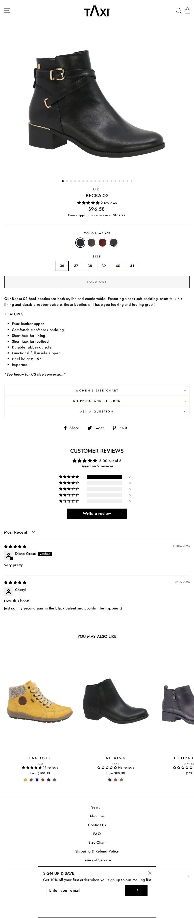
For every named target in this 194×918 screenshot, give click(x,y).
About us (97, 816)
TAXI (97, 189)
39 (104, 265)
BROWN (91, 242)
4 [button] (75, 181)
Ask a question (97, 411)
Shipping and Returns (96, 401)
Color (97, 233)
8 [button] (91, 181)
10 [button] (100, 181)
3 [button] (71, 181)
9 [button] (95, 181)
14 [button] (116, 181)
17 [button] (128, 181)
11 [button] (104, 181)
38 (90, 265)
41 (132, 265)
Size (97, 256)
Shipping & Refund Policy (97, 851)
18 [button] (132, 181)
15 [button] (120, 181)
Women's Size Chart (97, 390)
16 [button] (124, 181)
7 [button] (87, 181)
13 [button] (112, 181)
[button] (89, 202)
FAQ (97, 833)
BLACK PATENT (113, 242)
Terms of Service (97, 860)
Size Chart (97, 842)
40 (118, 265)
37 (76, 265)
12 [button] (108, 181)
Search (97, 807)
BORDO (102, 242)
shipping (82, 215)
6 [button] (83, 181)
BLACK (80, 242)
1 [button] (63, 181)
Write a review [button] (97, 513)
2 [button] (67, 181)
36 (62, 265)
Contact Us (97, 824)
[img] (15, 546)
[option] (97, 98)
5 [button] (79, 181)
